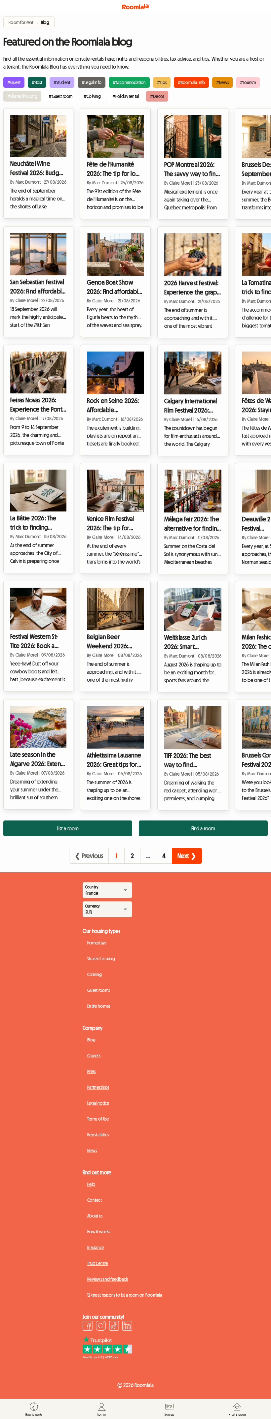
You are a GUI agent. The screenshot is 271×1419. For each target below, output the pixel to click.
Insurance (95, 1247)
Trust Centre (97, 1263)
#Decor (157, 96)
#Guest (13, 82)
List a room (68, 828)
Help (91, 1184)
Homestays (96, 943)
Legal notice (98, 1103)
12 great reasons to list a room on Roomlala (124, 1295)
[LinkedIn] (127, 1327)
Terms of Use (98, 1119)
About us (94, 1216)
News (92, 1150)
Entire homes (98, 1006)
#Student (62, 82)
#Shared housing (22, 96)
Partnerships (98, 1087)
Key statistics (98, 1134)
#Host (37, 82)
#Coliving (92, 96)
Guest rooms (98, 990)
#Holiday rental (125, 96)
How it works (98, 1231)
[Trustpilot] (107, 1357)
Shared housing (101, 958)
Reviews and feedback (107, 1279)
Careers (93, 1055)
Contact (94, 1200)
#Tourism (248, 82)
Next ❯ (186, 855)
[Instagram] (101, 1327)
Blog (91, 1039)
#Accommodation (129, 82)
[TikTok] (114, 1327)
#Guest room (60, 96)
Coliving (94, 974)
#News (222, 82)
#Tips (162, 82)
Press (91, 1071)
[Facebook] (88, 1327)
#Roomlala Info (191, 82)
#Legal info (91, 82)
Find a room (203, 828)
